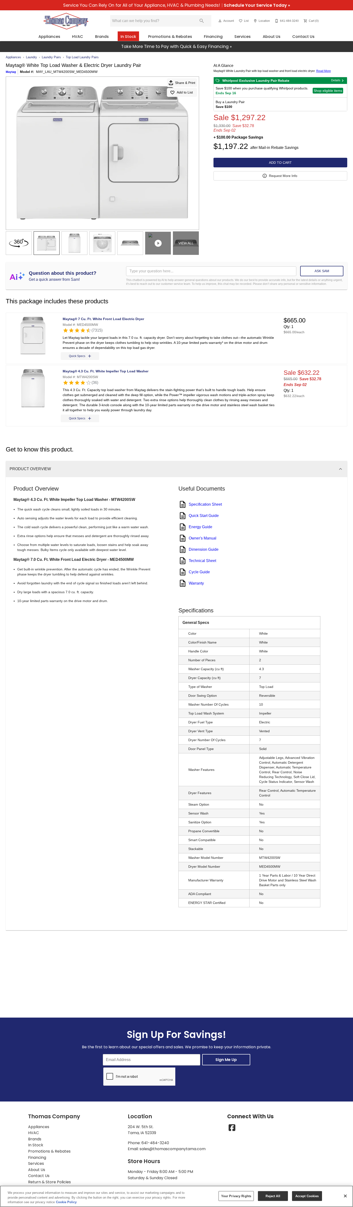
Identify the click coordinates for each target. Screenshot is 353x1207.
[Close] (345, 1196)
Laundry (31, 57)
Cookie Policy (66, 1202)
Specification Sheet (205, 504)
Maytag (11, 72)
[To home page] (66, 20)
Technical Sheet (202, 561)
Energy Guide (200, 527)
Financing (213, 36)
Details (335, 80)
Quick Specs (77, 356)
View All (186, 243)
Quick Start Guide (204, 516)
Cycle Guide (199, 572)
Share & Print (185, 83)
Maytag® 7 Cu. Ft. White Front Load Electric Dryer (103, 319)
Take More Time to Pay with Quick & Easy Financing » (176, 46)
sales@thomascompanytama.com (173, 1149)
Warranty (196, 583)
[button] (220, 21)
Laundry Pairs (51, 57)
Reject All (273, 1196)
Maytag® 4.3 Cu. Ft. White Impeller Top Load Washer (105, 371)
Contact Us (303, 36)
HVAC (77, 36)
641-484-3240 (155, 1143)
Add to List (185, 92)
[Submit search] (201, 21)
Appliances (49, 36)
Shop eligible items (328, 91)
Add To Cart (280, 162)
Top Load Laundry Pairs (82, 57)
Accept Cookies (307, 1196)
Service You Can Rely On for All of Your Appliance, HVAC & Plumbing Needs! (176, 5)
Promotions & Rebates (170, 36)
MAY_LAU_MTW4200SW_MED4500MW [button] (66, 72)
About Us (271, 36)
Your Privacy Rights (236, 1196)
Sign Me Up (226, 1059)
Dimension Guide (204, 549)
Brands (102, 36)
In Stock (128, 36)
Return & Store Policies (49, 1182)
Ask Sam (322, 271)
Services (242, 36)
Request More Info (283, 176)
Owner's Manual (202, 538)
